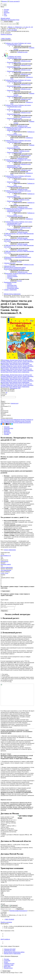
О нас (5, 15)
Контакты (6, 12)
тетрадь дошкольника (10, 549)
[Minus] (1, 400)
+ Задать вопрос (5, 591)
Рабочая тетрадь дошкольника (12, 294)
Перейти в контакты (6, 922)
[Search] (17, 23)
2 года (2, 573)
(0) (6, 392)
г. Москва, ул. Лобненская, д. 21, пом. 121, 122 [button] (20, 27)
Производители (8, 968)
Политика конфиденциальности (18, 910)
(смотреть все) (14, 403)
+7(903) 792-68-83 (12, 30)
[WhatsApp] (10, 424)
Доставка (6, 9)
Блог (5, 14)
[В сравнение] (13, 906)
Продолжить (4, 610)
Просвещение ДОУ (15, 388)
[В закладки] (5, 906)
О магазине (7, 960)
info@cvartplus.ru (5, 939)
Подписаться (20, 909)
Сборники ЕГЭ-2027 (9, 950)
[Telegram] (5, 424)
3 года (6, 573)
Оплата (6, 11)
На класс (19, 261)
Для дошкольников (6, 570)
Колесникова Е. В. (6, 555)
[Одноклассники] (3, 424)
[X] (6, 424)
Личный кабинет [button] (5, 18)
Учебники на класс (22, 52)
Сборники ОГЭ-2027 (10, 949)
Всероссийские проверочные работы (14, 952)
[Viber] (8, 424)
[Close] (1, 601)
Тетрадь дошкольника (7, 567)
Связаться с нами (8, 965)
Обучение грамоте (6, 564)
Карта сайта (7, 966)
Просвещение (4, 561)
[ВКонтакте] (1, 424)
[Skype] (12, 424)
